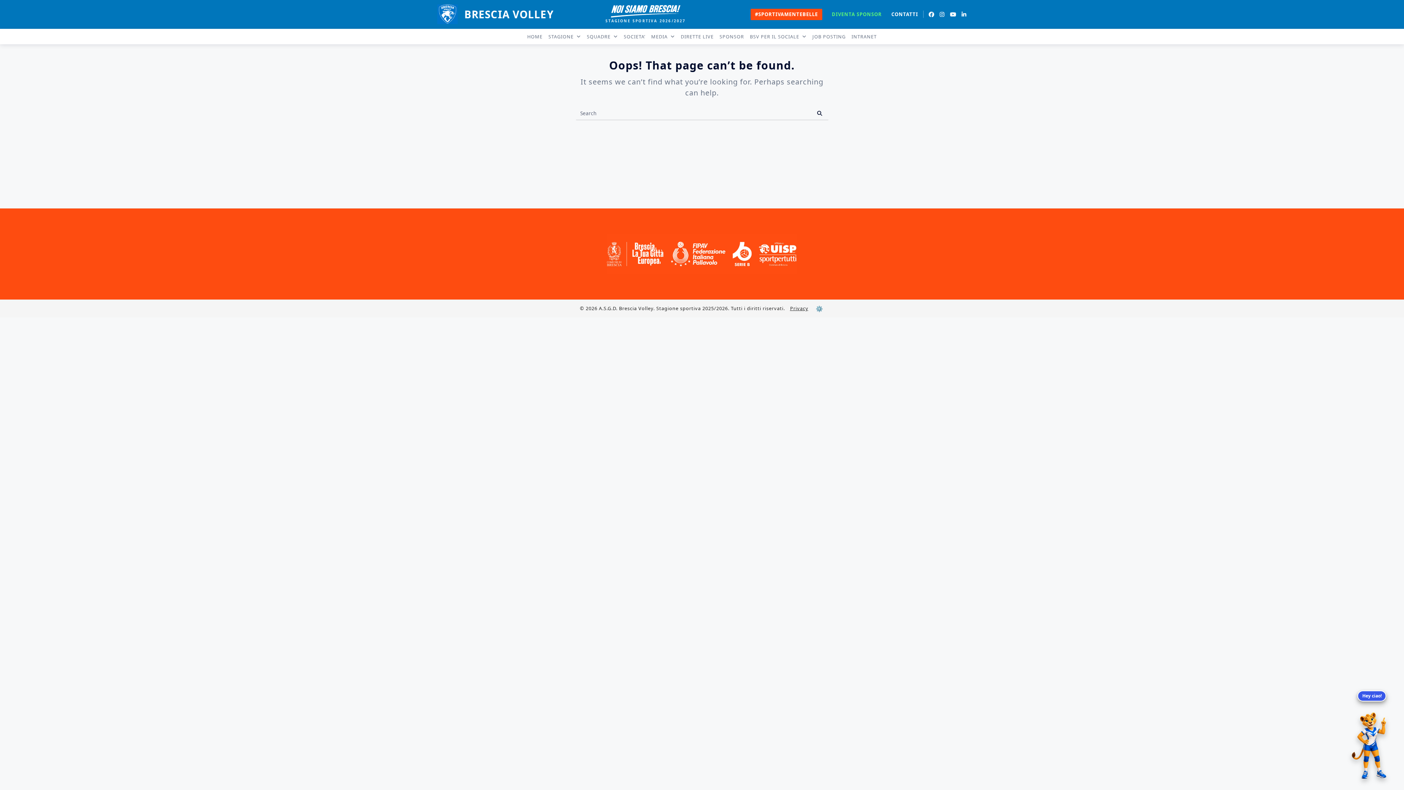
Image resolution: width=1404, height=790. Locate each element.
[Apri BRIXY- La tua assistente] (1372, 746)
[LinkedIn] (964, 14)
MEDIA (659, 36)
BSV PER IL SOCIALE (774, 36)
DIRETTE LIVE (697, 36)
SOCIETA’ (634, 36)
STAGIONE (561, 36)
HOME (535, 36)
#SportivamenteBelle (786, 14)
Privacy (799, 308)
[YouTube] (953, 14)
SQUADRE (599, 36)
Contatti (904, 14)
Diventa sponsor (857, 14)
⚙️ (819, 309)
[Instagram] (942, 14)
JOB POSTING (829, 36)
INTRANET (864, 36)
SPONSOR (732, 36)
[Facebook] (932, 14)
